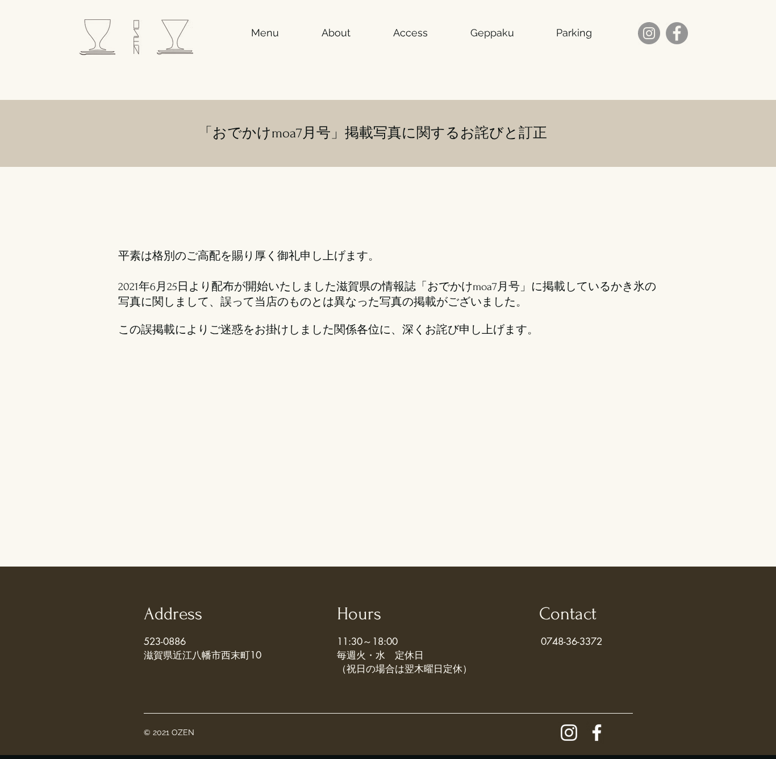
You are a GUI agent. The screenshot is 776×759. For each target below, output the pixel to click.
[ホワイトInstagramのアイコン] (569, 733)
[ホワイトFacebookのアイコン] (597, 733)
